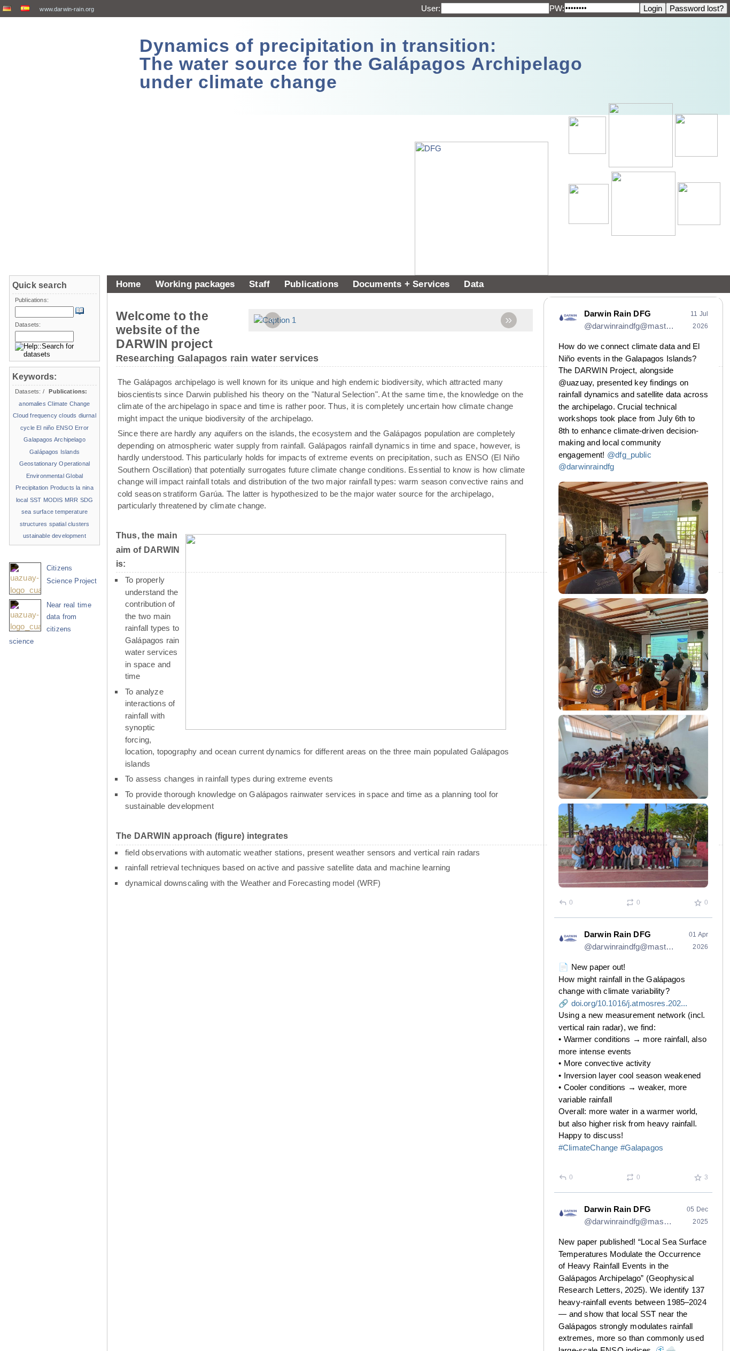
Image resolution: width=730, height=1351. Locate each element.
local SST (29, 500)
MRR (71, 500)
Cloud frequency (35, 415)
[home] (65, 58)
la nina (84, 487)
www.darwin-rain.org (67, 9)
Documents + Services (401, 284)
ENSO (64, 427)
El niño (45, 427)
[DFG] (487, 184)
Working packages (195, 284)
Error (82, 427)
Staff (259, 284)
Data (474, 284)
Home (128, 284)
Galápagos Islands (54, 452)
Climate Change (69, 403)
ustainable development (54, 535)
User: (431, 8)
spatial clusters (69, 524)
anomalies (32, 403)
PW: (556, 8)
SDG (86, 500)
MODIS (53, 500)
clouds (67, 415)
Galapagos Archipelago (54, 439)
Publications (311, 284)
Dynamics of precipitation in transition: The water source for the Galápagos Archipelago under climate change (361, 63)
